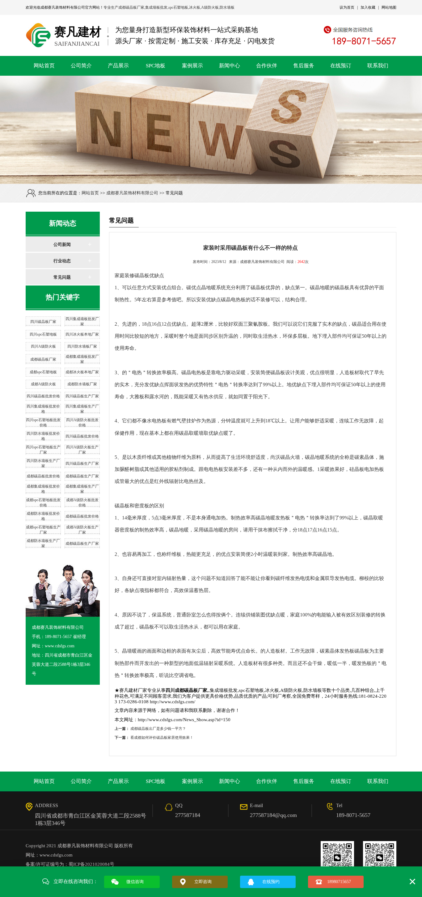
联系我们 (377, 66)
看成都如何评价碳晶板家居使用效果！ (161, 737)
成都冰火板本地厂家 (82, 372)
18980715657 (339, 881)
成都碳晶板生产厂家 (82, 476)
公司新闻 (62, 244)
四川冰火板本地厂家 (82, 334)
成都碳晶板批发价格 (43, 476)
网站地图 (389, 7)
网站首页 (44, 66)
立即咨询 (203, 881)
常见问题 (62, 277)
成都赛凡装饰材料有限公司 (62, 7)
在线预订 (340, 66)
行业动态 (62, 261)
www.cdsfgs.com (56, 855)
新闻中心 (229, 66)
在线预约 (271, 881)
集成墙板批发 (156, 7)
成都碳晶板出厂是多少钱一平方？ (158, 728)
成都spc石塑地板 (43, 372)
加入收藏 (368, 7)
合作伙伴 (266, 66)
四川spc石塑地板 (43, 334)
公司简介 (81, 66)
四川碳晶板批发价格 (43, 396)
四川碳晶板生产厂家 (82, 396)
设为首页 (347, 7)
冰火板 (194, 7)
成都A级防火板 (43, 384)
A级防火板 (210, 7)
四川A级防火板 (43, 346)
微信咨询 (135, 881)
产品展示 (118, 66)
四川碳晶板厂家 (43, 321)
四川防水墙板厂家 (82, 346)
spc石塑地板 (178, 7)
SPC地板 (155, 66)
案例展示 (192, 66)
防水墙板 (227, 7)
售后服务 (303, 66)
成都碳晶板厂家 (131, 7)
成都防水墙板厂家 (82, 384)
